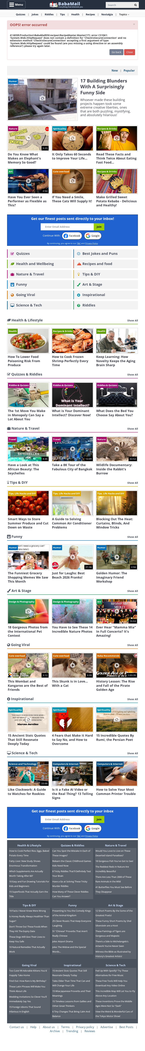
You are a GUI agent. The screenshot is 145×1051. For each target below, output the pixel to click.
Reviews (90, 1031)
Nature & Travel (29, 274)
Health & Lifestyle (29, 845)
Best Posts (126, 1027)
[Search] (135, 5)
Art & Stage (92, 284)
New (115, 70)
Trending (72, 1031)
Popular (129, 70)
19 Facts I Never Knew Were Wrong (27, 910)
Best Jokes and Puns (100, 253)
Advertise (106, 1027)
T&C (79, 243)
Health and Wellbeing (34, 263)
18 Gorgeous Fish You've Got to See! (114, 861)
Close (129, 52)
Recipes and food (97, 263)
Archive (55, 1031)
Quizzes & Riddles (72, 845)
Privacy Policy (91, 243)
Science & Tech (28, 305)
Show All (132, 320)
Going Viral (25, 294)
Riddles (88, 305)
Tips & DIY (91, 274)
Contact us (17, 1027)
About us (49, 1027)
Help (33, 1027)
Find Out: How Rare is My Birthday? (27, 980)
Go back (116, 52)
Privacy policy (85, 1027)
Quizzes (22, 253)
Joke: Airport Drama (62, 941)
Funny (21, 284)
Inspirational (93, 294)
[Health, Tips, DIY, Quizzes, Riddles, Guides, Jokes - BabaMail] (66, 4)
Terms (65, 1027)
